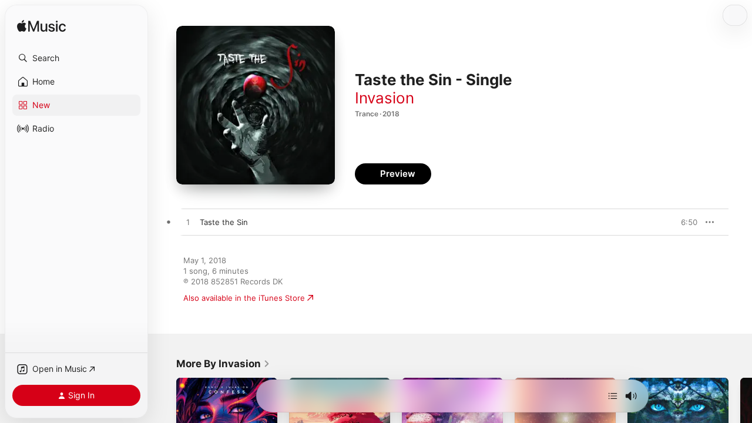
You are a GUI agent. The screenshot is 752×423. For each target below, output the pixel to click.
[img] (41, 26)
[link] (223, 363)
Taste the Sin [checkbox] (224, 222)
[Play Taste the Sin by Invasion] (188, 222)
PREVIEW (684, 222)
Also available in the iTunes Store (244, 298)
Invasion (384, 98)
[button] (76, 58)
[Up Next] (613, 396)
